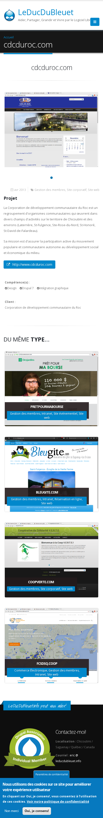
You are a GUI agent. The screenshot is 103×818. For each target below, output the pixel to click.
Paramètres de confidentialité (51, 774)
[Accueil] (12, 15)
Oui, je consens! (37, 811)
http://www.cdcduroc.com (32, 264)
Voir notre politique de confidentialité (58, 801)
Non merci (12, 811)
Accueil (9, 37)
